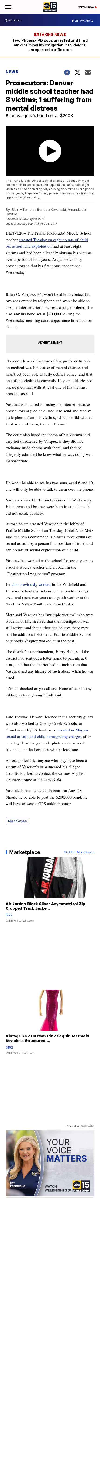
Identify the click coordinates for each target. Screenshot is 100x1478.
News (12, 71)
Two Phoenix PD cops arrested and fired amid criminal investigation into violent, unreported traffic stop (50, 45)
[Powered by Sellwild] (87, 1126)
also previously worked (31, 584)
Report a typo (17, 821)
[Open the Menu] (7, 7)
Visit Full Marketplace (79, 852)
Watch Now (86, 7)
